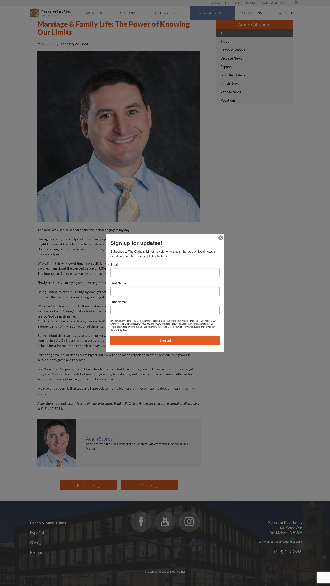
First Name (118, 283)
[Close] (220, 237)
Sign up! (165, 340)
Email (114, 264)
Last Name (118, 301)
